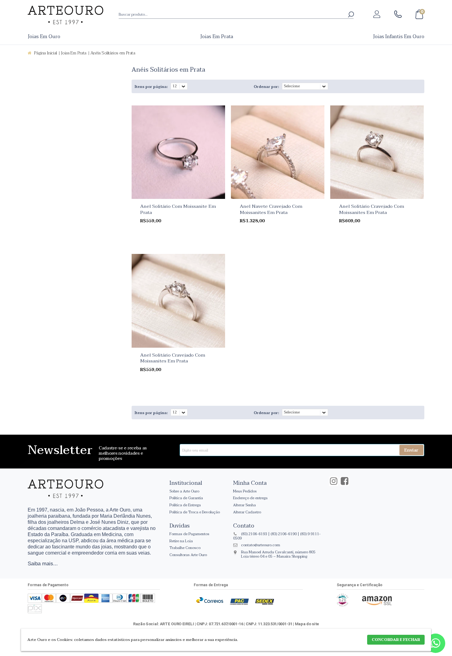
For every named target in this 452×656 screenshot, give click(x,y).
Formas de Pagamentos (189, 534)
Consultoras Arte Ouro (188, 555)
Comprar (182, 240)
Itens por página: (151, 87)
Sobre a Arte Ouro (184, 491)
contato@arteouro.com (260, 545)
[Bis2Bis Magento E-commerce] (342, 605)
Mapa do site (307, 624)
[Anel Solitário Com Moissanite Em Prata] (178, 152)
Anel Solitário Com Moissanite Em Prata (178, 209)
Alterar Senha (244, 505)
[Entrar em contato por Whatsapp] (435, 645)
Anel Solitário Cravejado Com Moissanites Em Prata (371, 209)
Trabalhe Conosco (184, 548)
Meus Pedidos (245, 491)
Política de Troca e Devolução (194, 512)
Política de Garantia (186, 498)
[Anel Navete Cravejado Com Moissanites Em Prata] (277, 152)
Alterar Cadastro (247, 512)
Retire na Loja (181, 541)
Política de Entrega (185, 505)
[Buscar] (351, 14)
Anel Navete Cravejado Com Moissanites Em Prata (271, 209)
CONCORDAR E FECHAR (396, 640)
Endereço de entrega (250, 498)
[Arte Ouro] (65, 15)
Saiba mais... (43, 563)
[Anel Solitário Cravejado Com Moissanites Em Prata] (377, 152)
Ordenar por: (266, 87)
